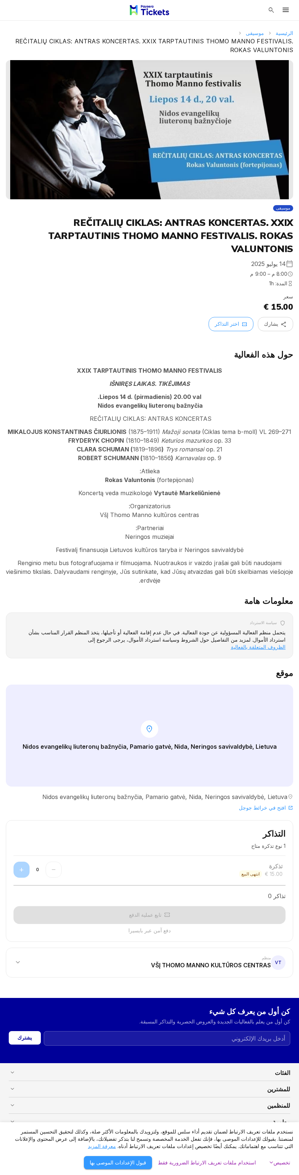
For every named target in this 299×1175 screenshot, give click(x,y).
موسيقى (255, 33)
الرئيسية (284, 33)
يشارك (275, 324)
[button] (149, 962)
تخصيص (279, 1162)
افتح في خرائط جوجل (266, 807)
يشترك (25, 1037)
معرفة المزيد (102, 1146)
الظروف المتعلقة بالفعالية (258, 647)
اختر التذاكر (231, 324)
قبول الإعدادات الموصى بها (118, 1162)
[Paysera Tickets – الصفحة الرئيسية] (149, 10)
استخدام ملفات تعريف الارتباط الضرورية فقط (207, 1162)
